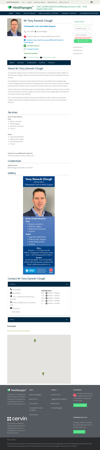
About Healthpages (35, 395)
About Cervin (33, 399)
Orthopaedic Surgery (49, 57)
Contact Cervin (56, 395)
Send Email (16, 308)
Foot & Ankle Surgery (33, 57)
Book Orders (55, 403)
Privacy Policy (33, 415)
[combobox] (83, 28)
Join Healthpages (56, 408)
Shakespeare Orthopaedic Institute (18, 331)
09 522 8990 (30, 31)
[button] (43, 374)
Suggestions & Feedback (59, 399)
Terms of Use (33, 403)
